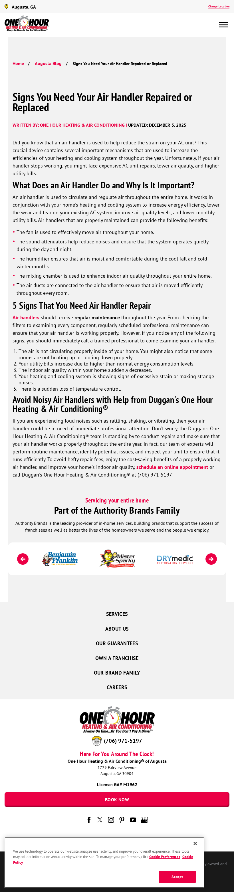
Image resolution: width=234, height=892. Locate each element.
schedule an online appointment (172, 467)
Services (117, 614)
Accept (177, 876)
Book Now (117, 799)
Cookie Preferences (164, 856)
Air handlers (26, 317)
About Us (117, 628)
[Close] (195, 843)
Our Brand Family (117, 672)
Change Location (218, 6)
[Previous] (23, 559)
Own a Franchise (116, 658)
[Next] (211, 559)
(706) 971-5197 (123, 740)
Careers (117, 687)
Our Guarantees (117, 643)
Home (18, 63)
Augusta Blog (48, 63)
